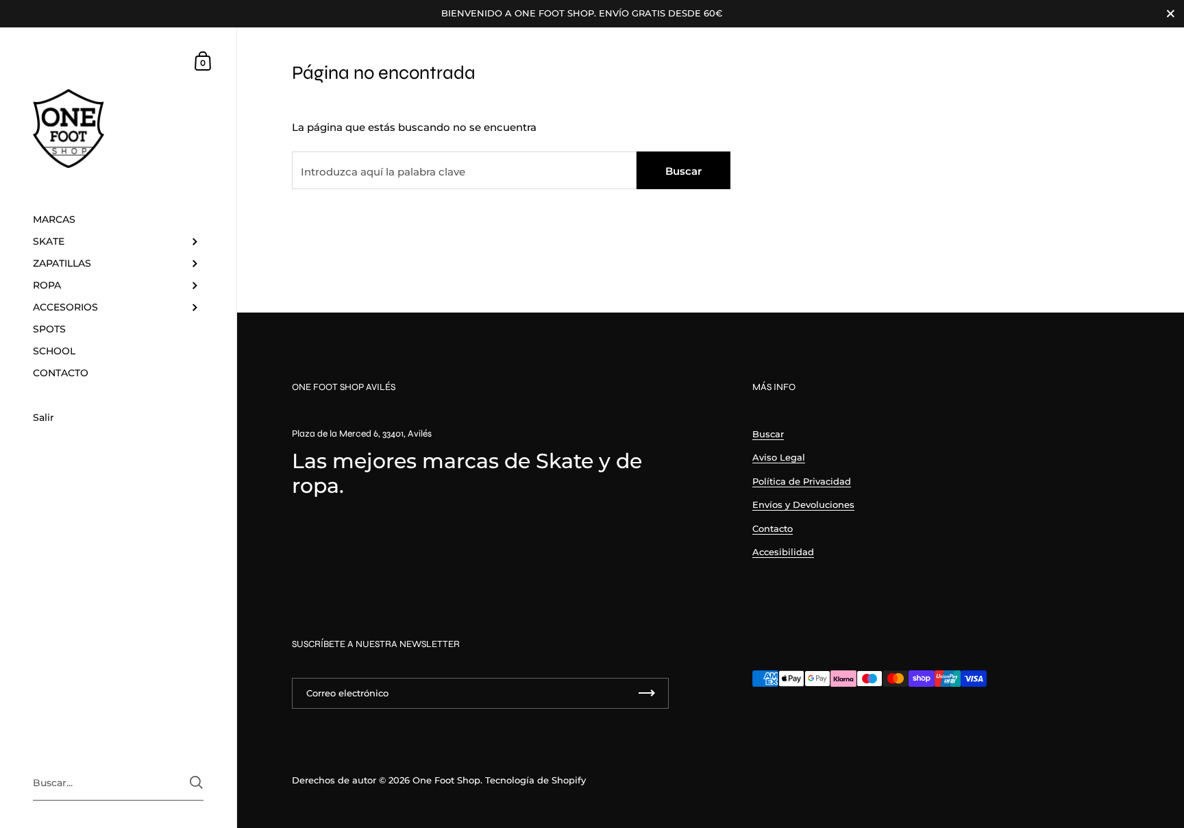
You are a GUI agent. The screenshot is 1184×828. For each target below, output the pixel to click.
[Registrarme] (647, 693)
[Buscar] (196, 782)
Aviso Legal (778, 457)
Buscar (683, 171)
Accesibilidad (783, 551)
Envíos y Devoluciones (803, 504)
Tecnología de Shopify (535, 780)
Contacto (772, 528)
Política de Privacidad (801, 481)
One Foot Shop (446, 780)
